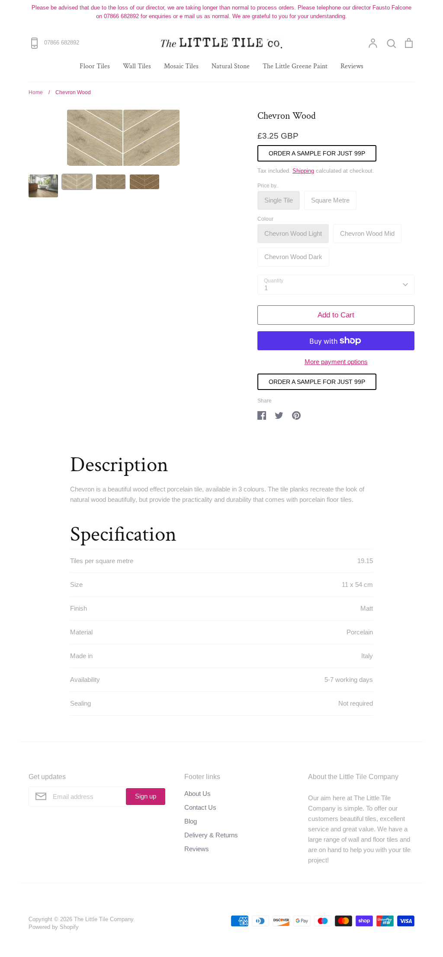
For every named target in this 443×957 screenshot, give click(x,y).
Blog (190, 821)
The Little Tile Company (103, 919)
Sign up (145, 796)
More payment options (336, 361)
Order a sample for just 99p (317, 153)
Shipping (303, 171)
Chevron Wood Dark (293, 256)
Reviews (351, 66)
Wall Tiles (137, 66)
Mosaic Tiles (181, 66)
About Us (197, 793)
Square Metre (330, 200)
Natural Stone (231, 66)
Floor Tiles (95, 66)
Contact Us (200, 807)
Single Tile (278, 200)
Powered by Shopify (54, 927)
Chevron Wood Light (293, 233)
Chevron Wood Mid (367, 233)
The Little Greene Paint (295, 66)
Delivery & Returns (211, 835)
